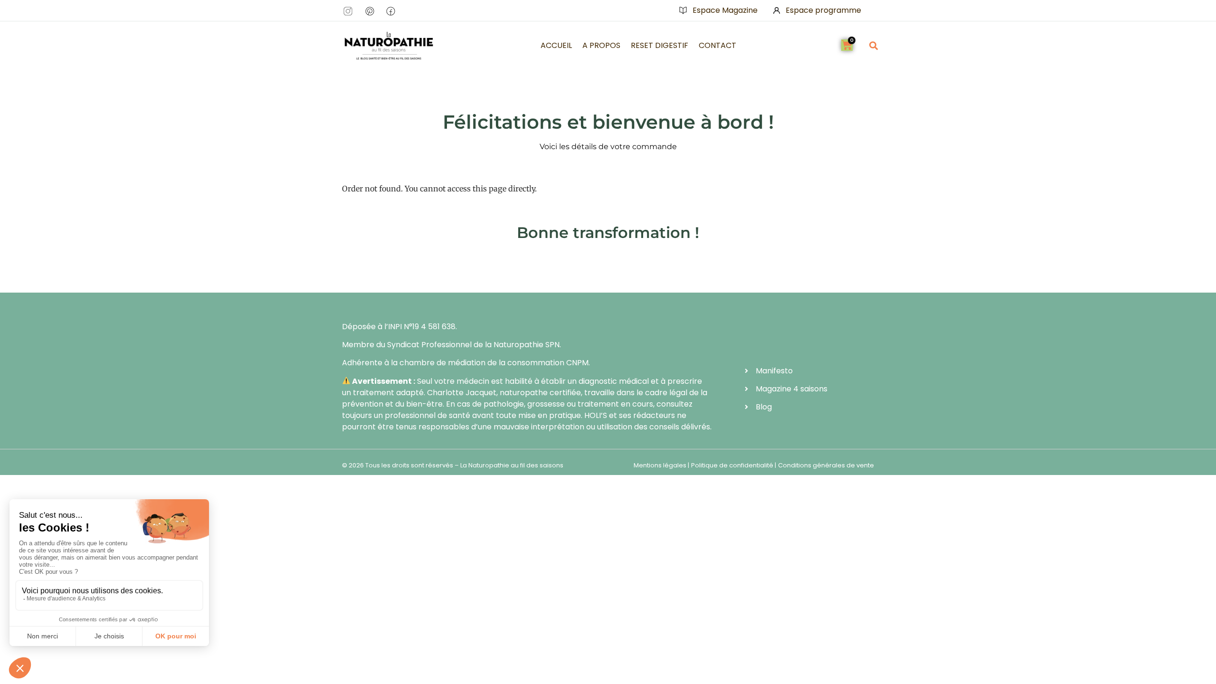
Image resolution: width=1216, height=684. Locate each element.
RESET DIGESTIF (659, 45)
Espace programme (823, 10)
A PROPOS (601, 45)
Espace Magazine (725, 10)
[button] (873, 45)
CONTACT (717, 45)
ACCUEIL (556, 45)
